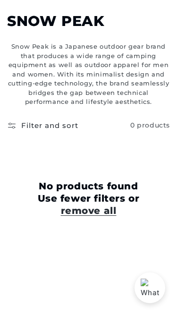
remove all (89, 210)
